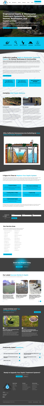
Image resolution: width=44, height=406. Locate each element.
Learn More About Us (7, 75)
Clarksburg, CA (6, 250)
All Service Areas (34, 389)
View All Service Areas (7, 254)
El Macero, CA (6, 251)
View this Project (5, 299)
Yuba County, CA (17, 245)
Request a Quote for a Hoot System (25, 27)
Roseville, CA (17, 232)
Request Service (37, 3)
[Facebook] (3, 397)
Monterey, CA (6, 241)
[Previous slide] (38, 301)
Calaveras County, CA (18, 244)
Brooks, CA (6, 248)
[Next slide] (40, 301)
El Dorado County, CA (18, 242)
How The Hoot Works (25, 388)
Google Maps (14, 384)
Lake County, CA (6, 245)
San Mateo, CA (6, 242)
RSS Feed (14, 388)
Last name (23, 214)
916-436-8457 (38, 1)
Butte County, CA (7, 247)
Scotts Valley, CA (17, 238)
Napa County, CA (17, 239)
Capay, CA (16, 248)
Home (10, 2)
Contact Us (26, 266)
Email (33, 214)
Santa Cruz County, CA (18, 235)
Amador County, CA (7, 244)
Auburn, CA (6, 233)
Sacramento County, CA (8, 230)
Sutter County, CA (17, 247)
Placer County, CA (7, 232)
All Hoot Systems (24, 389)
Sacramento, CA (17, 230)
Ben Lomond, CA (7, 238)
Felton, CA (5, 236)
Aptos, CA (16, 236)
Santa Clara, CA (17, 241)
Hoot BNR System (24, 384)
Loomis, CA (16, 233)
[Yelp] (4, 397)
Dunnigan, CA (17, 250)
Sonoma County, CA (7, 239)
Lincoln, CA (6, 235)
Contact (32, 2)
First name (13, 214)
